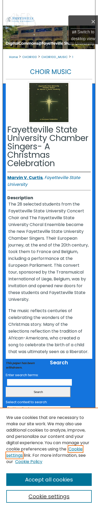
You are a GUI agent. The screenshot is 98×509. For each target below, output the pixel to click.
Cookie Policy (28, 462)
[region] (49, 458)
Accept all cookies (49, 479)
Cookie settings (49, 496)
